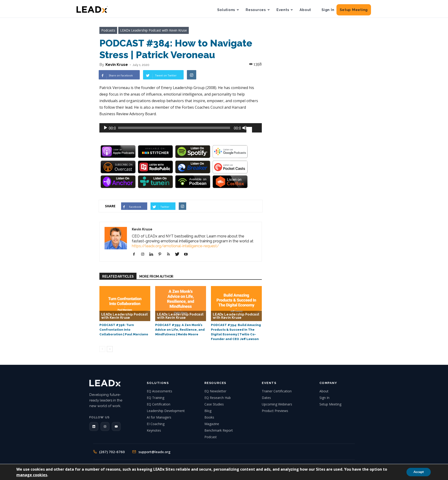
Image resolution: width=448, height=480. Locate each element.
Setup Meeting (354, 10)
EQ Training (155, 397)
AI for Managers (159, 417)
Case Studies (214, 404)
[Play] (105, 127)
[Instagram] (144, 254)
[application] (180, 128)
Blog (207, 410)
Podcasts (108, 30)
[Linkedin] (153, 254)
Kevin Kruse (116, 64)
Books (209, 417)
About (305, 10)
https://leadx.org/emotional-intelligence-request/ (175, 246)
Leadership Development (166, 410)
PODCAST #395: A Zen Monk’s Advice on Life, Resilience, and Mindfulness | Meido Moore (180, 329)
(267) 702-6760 (112, 451)
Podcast (210, 437)
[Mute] (244, 127)
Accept (418, 472)
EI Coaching (155, 424)
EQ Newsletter (215, 391)
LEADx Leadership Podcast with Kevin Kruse (153, 30)
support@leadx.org (154, 451)
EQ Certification (158, 404)
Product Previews (275, 410)
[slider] (252, 127)
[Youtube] (187, 254)
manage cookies (31, 474)
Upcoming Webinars (277, 404)
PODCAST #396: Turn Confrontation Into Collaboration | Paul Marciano (123, 329)
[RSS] (170, 254)
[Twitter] (179, 254)
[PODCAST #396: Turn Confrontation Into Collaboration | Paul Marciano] (124, 303)
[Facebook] (136, 254)
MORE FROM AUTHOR (156, 276)
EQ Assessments (159, 391)
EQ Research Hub (217, 397)
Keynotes (154, 430)
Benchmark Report (218, 430)
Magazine (211, 424)
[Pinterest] (161, 254)
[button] (93, 426)
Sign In (328, 10)
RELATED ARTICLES (118, 276)
